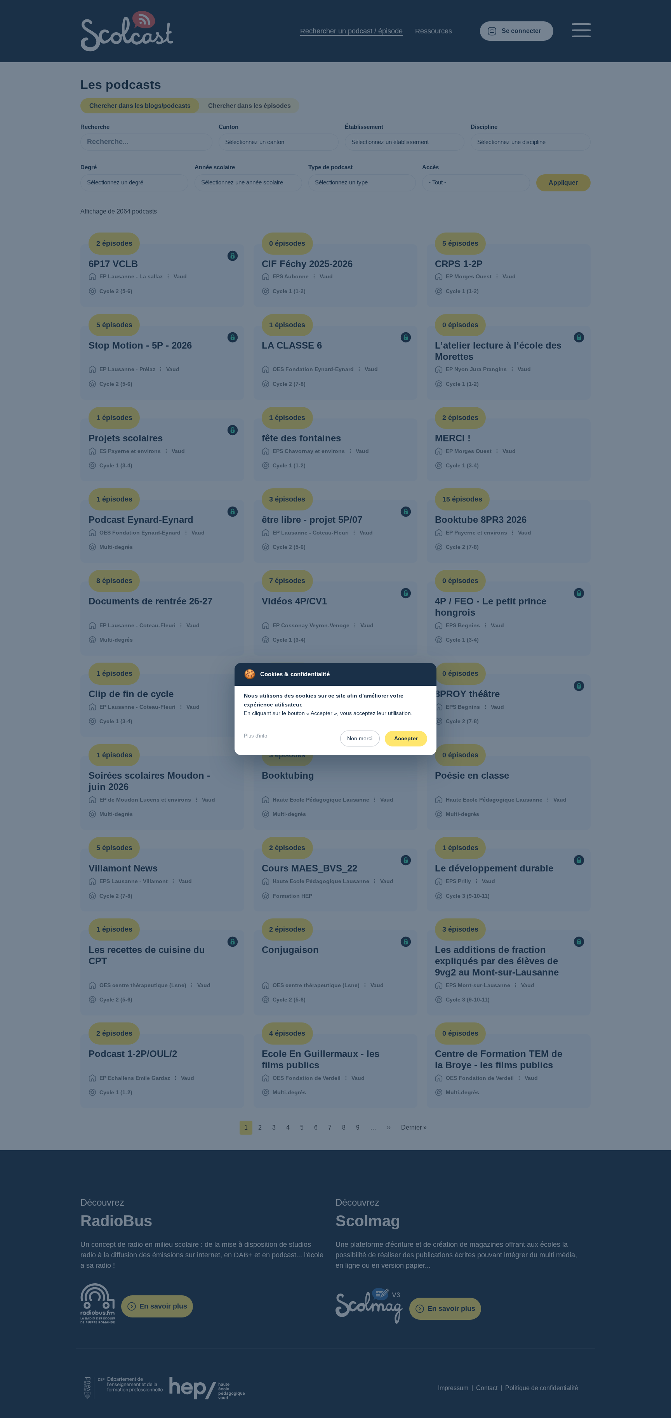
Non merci (359, 738)
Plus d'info (255, 736)
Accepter (406, 738)
